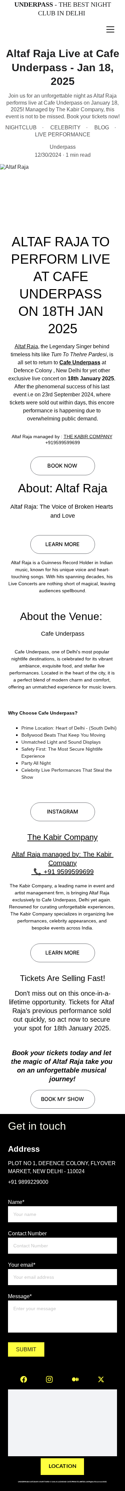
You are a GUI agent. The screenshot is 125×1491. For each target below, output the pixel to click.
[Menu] (110, 29)
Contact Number (27, 1233)
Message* (20, 1296)
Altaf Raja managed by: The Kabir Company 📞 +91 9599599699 (63, 863)
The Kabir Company (62, 837)
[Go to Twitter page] (101, 1379)
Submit (26, 1349)
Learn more (62, 544)
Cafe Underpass (79, 362)
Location (62, 1466)
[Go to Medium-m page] (75, 1379)
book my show (62, 1099)
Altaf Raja (26, 346)
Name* (16, 1202)
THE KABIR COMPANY (88, 436)
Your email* (21, 1265)
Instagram (62, 811)
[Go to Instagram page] (49, 1379)
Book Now (62, 465)
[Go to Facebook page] (23, 1379)
